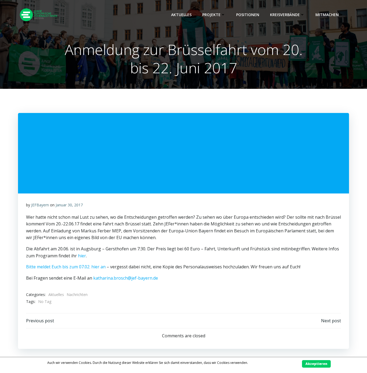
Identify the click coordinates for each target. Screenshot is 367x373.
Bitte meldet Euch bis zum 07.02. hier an (66, 267)
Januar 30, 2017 (69, 204)
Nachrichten (77, 294)
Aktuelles (181, 14)
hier (82, 256)
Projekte (211, 14)
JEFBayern (40, 204)
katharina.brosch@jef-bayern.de (125, 278)
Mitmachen (327, 14)
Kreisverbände (285, 14)
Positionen (247, 14)
